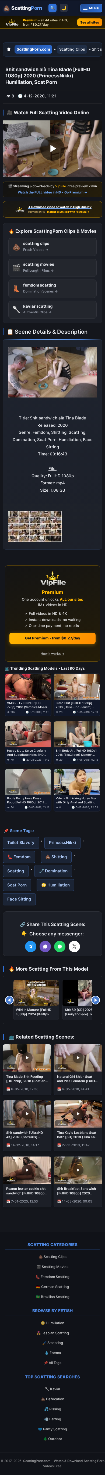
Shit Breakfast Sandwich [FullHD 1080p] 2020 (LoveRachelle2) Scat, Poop (76, 1191)
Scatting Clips (72, 49)
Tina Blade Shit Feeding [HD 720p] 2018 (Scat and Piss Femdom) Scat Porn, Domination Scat (26, 1079)
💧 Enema (52, 1353)
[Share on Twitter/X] (74, 946)
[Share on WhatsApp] (59, 946)
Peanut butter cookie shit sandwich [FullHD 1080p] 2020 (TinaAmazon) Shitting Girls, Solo (26, 1191)
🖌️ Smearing (52, 1343)
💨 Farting (52, 1419)
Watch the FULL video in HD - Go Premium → (52, 192)
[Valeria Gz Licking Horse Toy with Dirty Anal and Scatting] (77, 782)
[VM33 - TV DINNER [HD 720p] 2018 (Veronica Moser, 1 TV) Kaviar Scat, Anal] (28, 687)
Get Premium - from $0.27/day (52, 638)
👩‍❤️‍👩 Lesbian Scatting (52, 1333)
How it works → (52, 654)
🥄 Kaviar (52, 1389)
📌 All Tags (52, 1363)
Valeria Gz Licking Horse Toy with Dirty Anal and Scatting (76, 800)
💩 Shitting (56, 856)
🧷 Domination (53, 870)
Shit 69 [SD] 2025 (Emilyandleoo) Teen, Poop (81, 1014)
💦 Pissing (52, 1409)
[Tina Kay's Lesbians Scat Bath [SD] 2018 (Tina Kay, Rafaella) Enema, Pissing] (78, 1114)
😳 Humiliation (55, 885)
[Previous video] (9, 1000)
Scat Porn (17, 885)
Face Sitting (19, 899)
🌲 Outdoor (52, 1439)
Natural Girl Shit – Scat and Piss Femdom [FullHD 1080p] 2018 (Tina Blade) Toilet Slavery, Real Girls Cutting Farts (77, 1079)
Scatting (15, 870)
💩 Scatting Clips (52, 1256)
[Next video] (95, 1000)
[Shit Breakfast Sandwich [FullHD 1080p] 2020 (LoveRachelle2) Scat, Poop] (78, 1170)
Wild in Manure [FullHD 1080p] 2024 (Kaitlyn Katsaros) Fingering (33, 1014)
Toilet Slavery (20, 842)
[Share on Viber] (45, 946)
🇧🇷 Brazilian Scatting (52, 1297)
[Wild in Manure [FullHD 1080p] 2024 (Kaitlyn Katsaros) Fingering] (36, 993)
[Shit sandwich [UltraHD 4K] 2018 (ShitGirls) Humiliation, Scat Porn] (27, 1114)
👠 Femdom (19, 856)
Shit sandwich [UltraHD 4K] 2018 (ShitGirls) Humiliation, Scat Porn (24, 1135)
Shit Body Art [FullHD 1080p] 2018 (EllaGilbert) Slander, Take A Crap (76, 753)
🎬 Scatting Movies (52, 1266)
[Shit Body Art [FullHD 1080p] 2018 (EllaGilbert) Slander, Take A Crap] (77, 734)
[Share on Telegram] (30, 946)
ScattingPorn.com (33, 49)
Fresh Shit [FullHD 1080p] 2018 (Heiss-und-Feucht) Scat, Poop (74, 705)
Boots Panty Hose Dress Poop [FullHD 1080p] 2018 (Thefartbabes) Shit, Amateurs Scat (25, 800)
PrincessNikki (62, 842)
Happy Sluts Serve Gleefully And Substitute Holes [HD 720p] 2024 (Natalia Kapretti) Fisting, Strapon (27, 753)
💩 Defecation (52, 1399)
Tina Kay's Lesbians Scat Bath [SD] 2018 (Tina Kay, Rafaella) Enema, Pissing (77, 1135)
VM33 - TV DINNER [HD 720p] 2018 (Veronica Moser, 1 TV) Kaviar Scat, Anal (27, 705)
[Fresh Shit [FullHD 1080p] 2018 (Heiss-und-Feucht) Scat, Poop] (77, 687)
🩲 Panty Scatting (52, 1429)
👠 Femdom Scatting (52, 1276)
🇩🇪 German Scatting (52, 1287)
